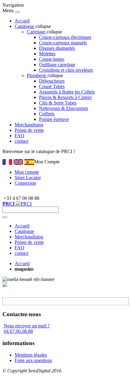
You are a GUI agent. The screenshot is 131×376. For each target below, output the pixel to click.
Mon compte (27, 172)
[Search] (4, 217)
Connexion (25, 183)
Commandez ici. (92, 151)
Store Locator (28, 177)
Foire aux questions (33, 360)
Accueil (22, 20)
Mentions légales (31, 354)
